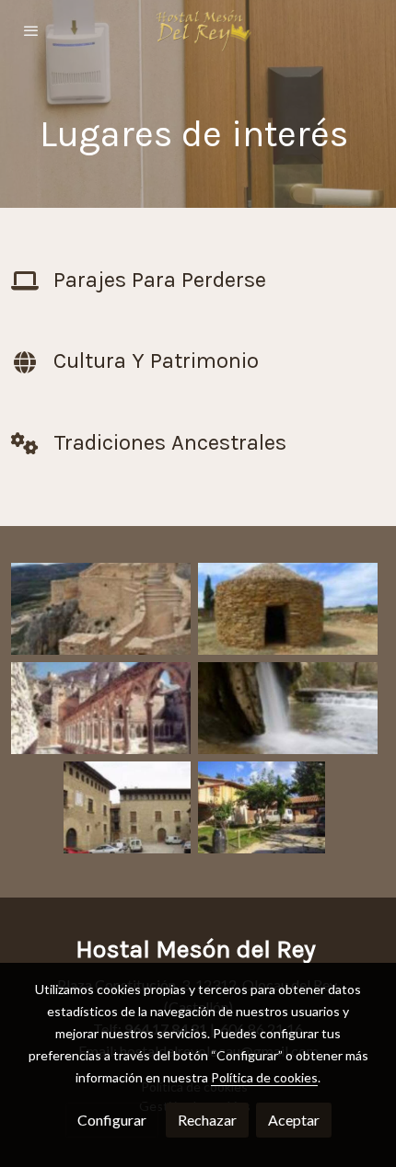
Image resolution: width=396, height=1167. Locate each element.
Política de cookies (264, 1077)
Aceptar (294, 1119)
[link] (198, 30)
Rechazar (207, 1119)
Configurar (111, 1119)
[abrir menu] (31, 30)
